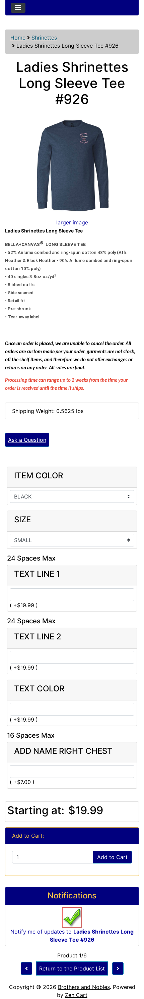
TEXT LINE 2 (37, 636)
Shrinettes (44, 37)
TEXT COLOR (39, 688)
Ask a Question (27, 439)
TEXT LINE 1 (37, 574)
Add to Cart (112, 857)
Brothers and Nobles (84, 987)
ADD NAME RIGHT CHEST (63, 751)
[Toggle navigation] (18, 8)
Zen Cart (76, 995)
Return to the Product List (72, 968)
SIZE (22, 519)
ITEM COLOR (38, 475)
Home (17, 37)
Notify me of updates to (72, 935)
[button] (132, 965)
